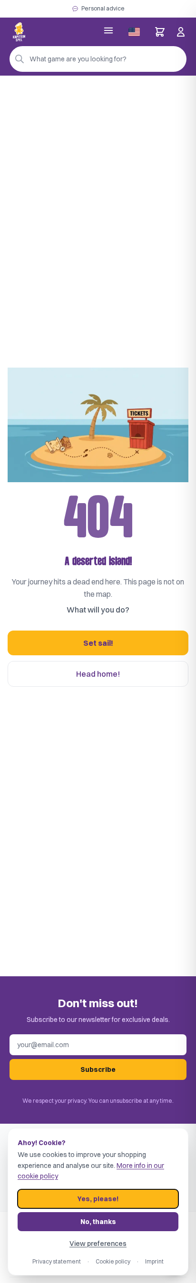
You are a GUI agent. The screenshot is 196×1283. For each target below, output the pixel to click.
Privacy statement (56, 1261)
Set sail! (98, 643)
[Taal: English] (134, 31)
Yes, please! (98, 1199)
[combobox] (98, 59)
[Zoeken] (19, 59)
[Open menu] (108, 30)
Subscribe (98, 1069)
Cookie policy (113, 1261)
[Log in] (180, 32)
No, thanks (98, 1221)
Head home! (98, 674)
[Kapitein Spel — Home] (19, 31)
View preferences (98, 1243)
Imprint (154, 1261)
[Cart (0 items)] (160, 32)
